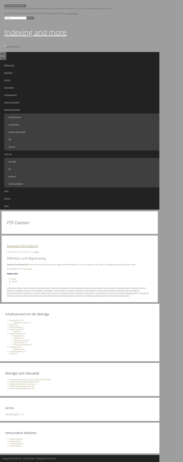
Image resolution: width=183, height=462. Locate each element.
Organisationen (10, 95)
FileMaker (39, 290)
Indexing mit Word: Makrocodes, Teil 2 (22, 388)
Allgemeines (18, 336)
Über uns (8, 154)
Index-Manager (90, 290)
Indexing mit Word (16, 329)
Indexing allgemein (16, 327)
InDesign (71, 290)
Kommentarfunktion (14, 293)
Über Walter (12, 161)
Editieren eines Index (21, 340)
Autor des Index (110, 288)
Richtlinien (8, 73)
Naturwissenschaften (21, 322)
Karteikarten (111, 290)
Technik (7, 80)
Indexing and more (35, 32)
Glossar (7, 198)
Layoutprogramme (67, 293)
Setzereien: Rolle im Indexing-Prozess (28, 295)
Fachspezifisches (15, 320)
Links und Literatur (11, 102)
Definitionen (11, 288)
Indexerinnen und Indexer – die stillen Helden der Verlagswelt (30, 379)
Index (6, 191)
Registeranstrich (132, 293)
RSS (9, 169)
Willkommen (9, 65)
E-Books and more (16, 446)
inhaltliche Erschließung (60, 288)
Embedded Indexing (22, 290)
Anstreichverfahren (83, 288)
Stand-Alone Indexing (51, 295)
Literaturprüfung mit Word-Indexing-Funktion (24, 382)
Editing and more (15, 441)
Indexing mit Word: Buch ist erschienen (23, 384)
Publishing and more (16, 439)
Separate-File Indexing (23, 246)
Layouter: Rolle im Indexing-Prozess (46, 293)
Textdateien (79, 295)
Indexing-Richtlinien (43, 288)
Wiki (9, 139)
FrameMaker (48, 290)
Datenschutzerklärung (15, 184)
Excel (32, 290)
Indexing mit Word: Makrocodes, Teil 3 (22, 386)
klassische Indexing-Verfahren (128, 290)
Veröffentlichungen (14, 117)
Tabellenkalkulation (67, 295)
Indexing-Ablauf (29, 288)
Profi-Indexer (90, 293)
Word (109, 295)
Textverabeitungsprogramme (95, 295)
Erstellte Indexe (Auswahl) (17, 132)
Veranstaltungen (13, 125)
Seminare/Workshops (17, 351)
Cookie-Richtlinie (71, 13)
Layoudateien (28, 293)
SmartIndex (8, 87)
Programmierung (101, 293)
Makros (16, 331)
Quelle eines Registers (117, 293)
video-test (11, 147)
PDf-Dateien (79, 293)
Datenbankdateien (123, 288)
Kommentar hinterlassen (120, 295)
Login (6, 206)
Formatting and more (16, 443)
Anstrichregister (97, 288)
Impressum (12, 176)
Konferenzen (18, 349)
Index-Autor (79, 290)
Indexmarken (101, 290)
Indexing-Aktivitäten (12, 110)
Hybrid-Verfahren (60, 290)
